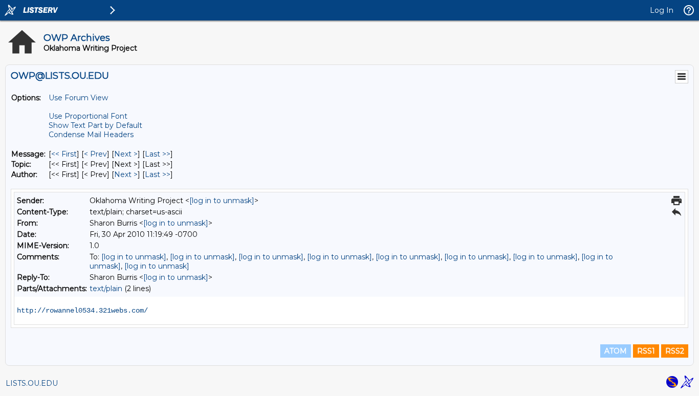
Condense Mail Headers (91, 134)
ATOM (615, 351)
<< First (64, 154)
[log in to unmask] (221, 200)
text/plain (106, 288)
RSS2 (674, 351)
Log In (661, 10)
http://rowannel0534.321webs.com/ (82, 310)
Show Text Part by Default (95, 125)
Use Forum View (78, 97)
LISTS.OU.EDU (32, 383)
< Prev (95, 154)
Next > (126, 154)
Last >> (157, 154)
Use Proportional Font (88, 116)
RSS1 (646, 351)
